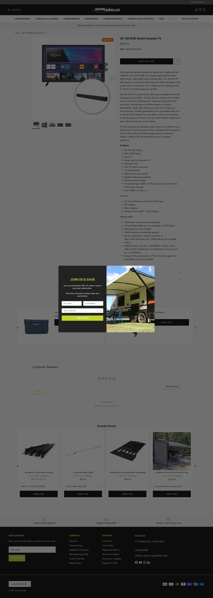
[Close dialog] (152, 268)
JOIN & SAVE (82, 318)
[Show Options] (101, 310)
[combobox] (82, 310)
